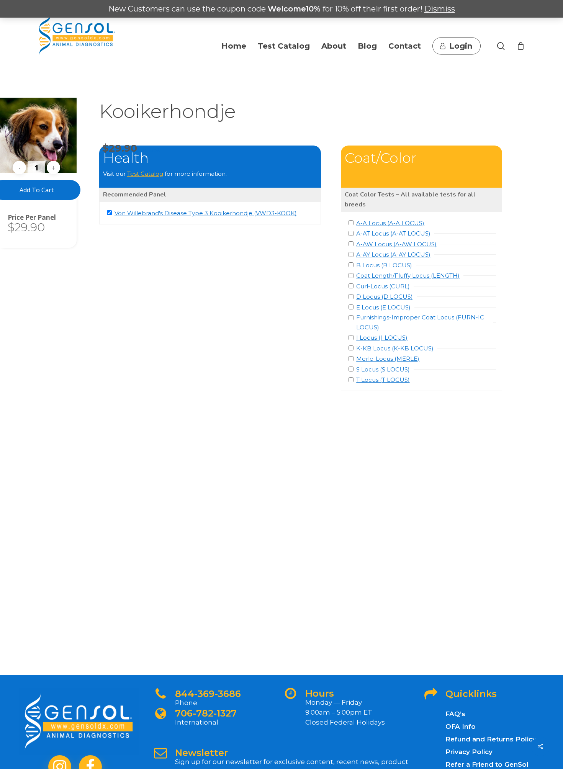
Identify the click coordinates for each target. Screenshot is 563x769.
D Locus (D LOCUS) (384, 296)
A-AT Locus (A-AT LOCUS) (393, 233)
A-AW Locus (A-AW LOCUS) (396, 244)
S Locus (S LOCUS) (383, 369)
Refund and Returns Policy (490, 739)
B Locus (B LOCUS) (384, 265)
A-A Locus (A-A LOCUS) (390, 223)
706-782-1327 (206, 713)
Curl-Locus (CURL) (383, 286)
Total (16, 217)
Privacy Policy (469, 752)
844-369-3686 (208, 693)
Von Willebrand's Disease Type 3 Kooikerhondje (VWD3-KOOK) (206, 213)
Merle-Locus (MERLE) (387, 358)
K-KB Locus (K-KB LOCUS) (395, 348)
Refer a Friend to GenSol (487, 764)
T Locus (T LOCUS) (383, 379)
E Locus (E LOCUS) (383, 307)
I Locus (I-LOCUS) (382, 337)
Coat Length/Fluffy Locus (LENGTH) (408, 275)
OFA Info (460, 726)
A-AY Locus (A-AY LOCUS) (393, 254)
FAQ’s (455, 714)
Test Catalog (145, 173)
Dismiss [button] (439, 8)
